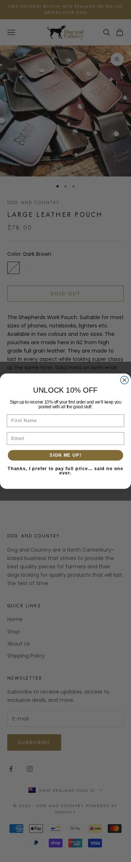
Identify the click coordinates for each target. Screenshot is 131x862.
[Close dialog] (124, 380)
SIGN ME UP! (65, 455)
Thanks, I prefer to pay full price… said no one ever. (65, 470)
